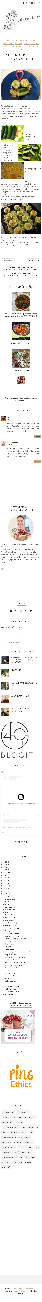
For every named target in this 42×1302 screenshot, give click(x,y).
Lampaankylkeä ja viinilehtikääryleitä (18, 952)
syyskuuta (9, 907)
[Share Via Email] (38, 260)
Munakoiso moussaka (12, 986)
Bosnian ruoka (27, 40)
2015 (6, 891)
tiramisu (18, 1157)
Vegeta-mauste (10, 955)
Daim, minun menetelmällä (14, 936)
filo (3, 1132)
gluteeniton (13, 1132)
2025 (6, 865)
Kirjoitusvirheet (10, 941)
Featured (32, 1117)
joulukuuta (9, 899)
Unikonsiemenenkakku (13, 933)
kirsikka (18, 1137)
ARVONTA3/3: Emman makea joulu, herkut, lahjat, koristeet (24, 659)
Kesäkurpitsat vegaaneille (14, 965)
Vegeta (21, 50)
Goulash (8, 947)
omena (21, 1147)
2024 (6, 867)
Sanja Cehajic (12, 442)
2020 (6, 878)
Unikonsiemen (16, 1122)
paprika (29, 1147)
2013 (6, 896)
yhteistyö (6, 1167)
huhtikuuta (9, 920)
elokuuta (8, 910)
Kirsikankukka (10, 944)
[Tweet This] (29, 260)
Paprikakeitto (9, 949)
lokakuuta (9, 904)
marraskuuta (10, 902)
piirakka (5, 1152)
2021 (6, 875)
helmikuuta (9, 926)
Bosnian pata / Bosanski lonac (16, 968)
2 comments (8, 260)
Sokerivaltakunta (17, 1289)
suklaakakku (7, 1157)
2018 (6, 883)
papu (37, 1147)
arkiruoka (11, 40)
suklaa (29, 1152)
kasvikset (8, 43)
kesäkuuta (9, 915)
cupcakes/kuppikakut (30, 1127)
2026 (6, 862)
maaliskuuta (9, 923)
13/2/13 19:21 (11, 445)
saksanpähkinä (17, 1152)
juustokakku (7, 1137)
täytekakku (29, 1157)
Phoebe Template (30, 1289)
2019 (6, 880)
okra (13, 1147)
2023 (6, 870)
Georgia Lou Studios (22, 1291)
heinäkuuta (9, 912)
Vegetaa (30, 164)
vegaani (16, 46)
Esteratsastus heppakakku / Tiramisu (18, 984)
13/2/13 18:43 (11, 420)
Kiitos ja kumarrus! (11, 931)
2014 (6, 894)
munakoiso (6, 1142)
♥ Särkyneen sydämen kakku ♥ (16, 963)
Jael (8, 417)
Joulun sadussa (10, 989)
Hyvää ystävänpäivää (12, 960)
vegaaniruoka (30, 46)
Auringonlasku (10, 973)
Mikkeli (5, 1122)
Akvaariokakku (10, 976)
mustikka (18, 1142)
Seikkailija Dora (10, 981)
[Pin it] (35, 260)
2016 (6, 888)
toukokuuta (9, 918)
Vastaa (37, 436)
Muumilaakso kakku (12, 992)
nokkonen (28, 1142)
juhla (31, 1132)
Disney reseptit (20, 1117)
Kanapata (8, 970)
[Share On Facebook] (32, 260)
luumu (27, 1137)
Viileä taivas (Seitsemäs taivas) (16, 957)
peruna (7, 46)
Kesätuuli (16, 670)
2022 (6, 873)
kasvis (18, 43)
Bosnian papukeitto (12, 978)
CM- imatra (6, 1117)
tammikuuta (9, 994)
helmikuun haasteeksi (32, 111)
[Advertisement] (21, 1196)
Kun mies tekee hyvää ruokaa (15, 939)
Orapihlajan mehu (20, 696)
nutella (5, 1147)
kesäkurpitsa (31, 43)
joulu (23, 1132)
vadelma (5, 1162)
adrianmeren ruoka (10, 1127)
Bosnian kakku (8, 1112)
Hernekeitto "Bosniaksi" (13, 928)
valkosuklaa (17, 1162)
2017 (6, 886)
